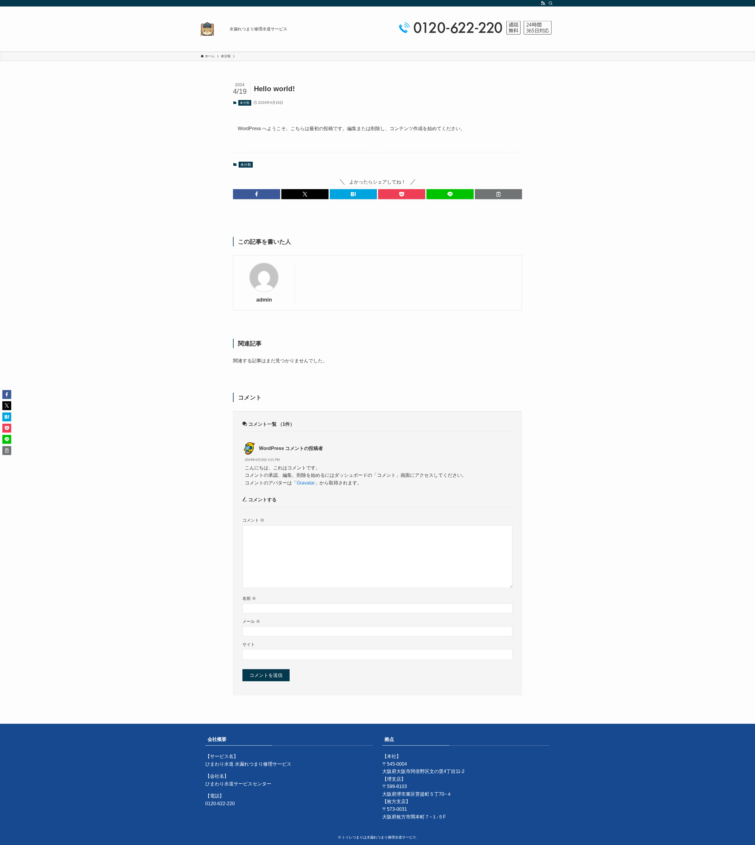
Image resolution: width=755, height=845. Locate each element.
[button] (256, 194)
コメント (253, 520)
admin (264, 300)
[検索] (550, 3)
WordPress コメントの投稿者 (291, 448)
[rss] (543, 3)
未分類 (245, 102)
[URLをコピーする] (498, 194)
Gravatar (306, 482)
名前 (249, 598)
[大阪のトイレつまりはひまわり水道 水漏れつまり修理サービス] (207, 29)
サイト (248, 644)
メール (251, 621)
